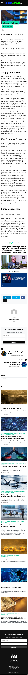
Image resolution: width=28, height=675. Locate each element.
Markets (8, 19)
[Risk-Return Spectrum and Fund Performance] (19, 285)
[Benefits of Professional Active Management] (15, 285)
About (12, 663)
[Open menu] (25, 274)
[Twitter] (11, 660)
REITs (25, 19)
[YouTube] (17, 660)
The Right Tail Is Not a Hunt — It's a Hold (13, 466)
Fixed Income (19, 491)
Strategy (3, 434)
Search (25, 379)
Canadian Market (4, 613)
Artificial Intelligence (6, 433)
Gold (2, 555)
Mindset (22, 521)
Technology (7, 434)
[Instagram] (14, 660)
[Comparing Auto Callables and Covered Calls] (11, 285)
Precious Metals (17, 555)
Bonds (12, 491)
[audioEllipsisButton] (25, 285)
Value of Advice (4, 522)
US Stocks (12, 434)
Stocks (17, 463)
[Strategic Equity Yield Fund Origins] (9, 285)
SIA (18, 613)
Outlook (13, 19)
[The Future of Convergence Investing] (22, 285)
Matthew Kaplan (11, 50)
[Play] (2, 285)
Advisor (2, 521)
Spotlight (23, 433)
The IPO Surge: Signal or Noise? (11, 408)
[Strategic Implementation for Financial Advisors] (16, 285)
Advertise (23, 663)
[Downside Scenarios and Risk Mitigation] (21, 285)
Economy (15, 491)
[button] (2, 3)
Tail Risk (23, 463)
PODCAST (5, 663)
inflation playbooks (10, 57)
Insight (4, 19)
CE (9, 663)
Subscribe (13, 342)
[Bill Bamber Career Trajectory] (8, 285)
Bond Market (3, 491)
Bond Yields (8, 491)
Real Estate (20, 19)
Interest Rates (4, 492)
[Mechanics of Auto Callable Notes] (10, 285)
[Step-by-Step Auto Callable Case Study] (13, 285)
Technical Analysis (4, 556)
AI (1, 433)
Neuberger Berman (14, 319)
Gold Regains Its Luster (8, 559)
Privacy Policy (17, 663)
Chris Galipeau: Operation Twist (11, 587)
